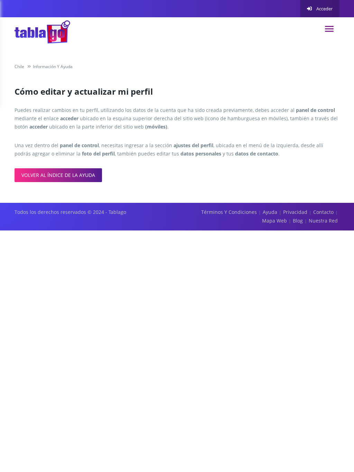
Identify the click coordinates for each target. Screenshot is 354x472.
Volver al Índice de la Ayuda (58, 175)
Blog (298, 220)
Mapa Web (274, 220)
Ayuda (270, 212)
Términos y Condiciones (229, 212)
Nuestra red (323, 220)
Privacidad (295, 212)
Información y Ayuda (53, 66)
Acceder (324, 9)
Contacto (323, 212)
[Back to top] (331, 428)
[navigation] (329, 29)
